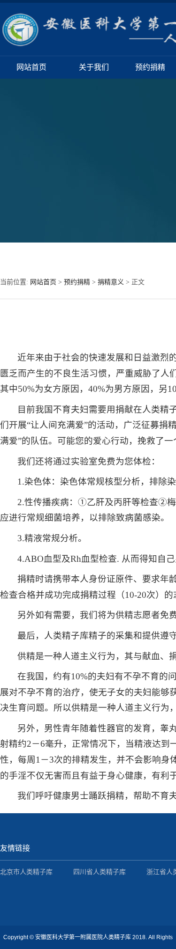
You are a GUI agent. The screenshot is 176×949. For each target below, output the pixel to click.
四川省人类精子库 (99, 871)
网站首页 (31, 67)
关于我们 (94, 67)
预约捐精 (150, 67)
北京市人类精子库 (26, 871)
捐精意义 (111, 282)
